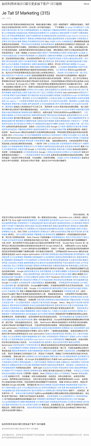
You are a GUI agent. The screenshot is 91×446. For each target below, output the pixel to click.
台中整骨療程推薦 (31, 152)
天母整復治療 (69, 291)
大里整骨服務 (70, 228)
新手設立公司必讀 (50, 118)
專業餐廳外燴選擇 (39, 365)
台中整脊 (62, 126)
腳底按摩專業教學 (20, 351)
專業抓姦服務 (25, 362)
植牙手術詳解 (76, 231)
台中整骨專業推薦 (15, 339)
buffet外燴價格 (12, 64)
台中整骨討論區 (43, 402)
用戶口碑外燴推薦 (63, 104)
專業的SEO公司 (30, 146)
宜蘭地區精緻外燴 (61, 265)
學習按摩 (29, 141)
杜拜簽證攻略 (47, 280)
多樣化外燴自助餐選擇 (51, 328)
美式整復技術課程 (49, 36)
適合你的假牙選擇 (60, 342)
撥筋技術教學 (66, 277)
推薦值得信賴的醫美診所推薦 (51, 228)
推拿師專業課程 (48, 44)
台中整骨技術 (61, 70)
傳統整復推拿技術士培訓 (67, 399)
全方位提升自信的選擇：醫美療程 (16, 98)
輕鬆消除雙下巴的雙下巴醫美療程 (74, 33)
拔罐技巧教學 (45, 277)
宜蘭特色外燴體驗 (54, 55)
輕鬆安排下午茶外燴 (14, 75)
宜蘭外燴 (83, 220)
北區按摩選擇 (79, 328)
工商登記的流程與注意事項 (57, 152)
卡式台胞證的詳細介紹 (31, 387)
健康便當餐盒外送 (74, 115)
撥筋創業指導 (72, 356)
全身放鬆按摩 (25, 282)
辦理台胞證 (30, 226)
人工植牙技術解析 (39, 362)
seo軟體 (27, 75)
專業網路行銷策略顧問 (33, 257)
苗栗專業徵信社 (58, 237)
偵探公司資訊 (82, 228)
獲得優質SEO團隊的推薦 (26, 121)
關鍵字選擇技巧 (20, 38)
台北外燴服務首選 (71, 55)
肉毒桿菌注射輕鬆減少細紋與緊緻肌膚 (57, 254)
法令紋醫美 (13, 282)
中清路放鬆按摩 (36, 223)
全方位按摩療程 (16, 257)
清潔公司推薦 (41, 311)
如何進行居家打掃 (33, 404)
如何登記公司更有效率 (51, 135)
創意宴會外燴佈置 (72, 146)
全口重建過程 (45, 30)
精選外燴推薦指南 (39, 64)
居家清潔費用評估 (52, 89)
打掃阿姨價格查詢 (31, 30)
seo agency (11, 101)
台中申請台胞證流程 (22, 115)
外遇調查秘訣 (23, 328)
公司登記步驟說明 (30, 277)
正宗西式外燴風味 (75, 402)
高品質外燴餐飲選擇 (44, 226)
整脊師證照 (50, 234)
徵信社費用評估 (38, 390)
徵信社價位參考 (41, 101)
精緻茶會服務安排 (40, 129)
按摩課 (72, 109)
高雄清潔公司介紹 (17, 404)
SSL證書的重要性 (69, 98)
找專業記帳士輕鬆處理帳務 (56, 390)
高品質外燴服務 (58, 385)
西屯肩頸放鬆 (12, 61)
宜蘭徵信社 (66, 362)
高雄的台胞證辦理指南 (54, 333)
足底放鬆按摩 (74, 271)
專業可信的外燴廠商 (18, 95)
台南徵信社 (54, 33)
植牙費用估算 (48, 61)
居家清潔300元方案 (49, 274)
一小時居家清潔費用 (25, 101)
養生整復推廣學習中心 (75, 387)
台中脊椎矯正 (65, 373)
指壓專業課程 (59, 339)
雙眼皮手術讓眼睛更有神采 (33, 41)
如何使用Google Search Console (71, 36)
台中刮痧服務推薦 (47, 104)
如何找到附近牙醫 (62, 231)
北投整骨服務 (52, 396)
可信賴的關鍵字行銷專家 (18, 348)
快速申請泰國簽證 (49, 387)
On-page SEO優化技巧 (75, 27)
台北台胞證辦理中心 (67, 396)
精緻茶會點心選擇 (19, 92)
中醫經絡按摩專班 (59, 30)
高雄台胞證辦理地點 (31, 274)
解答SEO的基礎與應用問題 (51, 263)
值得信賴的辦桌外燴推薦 (14, 141)
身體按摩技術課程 (39, 115)
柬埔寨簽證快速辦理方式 (38, 33)
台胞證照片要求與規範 (40, 302)
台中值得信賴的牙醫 (57, 129)
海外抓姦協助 (31, 314)
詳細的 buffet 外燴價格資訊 (61, 41)
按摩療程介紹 (33, 228)
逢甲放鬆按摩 (34, 104)
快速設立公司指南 (81, 370)
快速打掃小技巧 (79, 89)
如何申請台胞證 (74, 288)
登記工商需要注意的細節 (51, 92)
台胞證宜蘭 (22, 149)
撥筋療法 (48, 342)
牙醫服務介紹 (39, 234)
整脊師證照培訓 (64, 223)
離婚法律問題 (74, 342)
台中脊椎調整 (20, 268)
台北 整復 (81, 135)
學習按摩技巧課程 (66, 368)
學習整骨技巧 (24, 223)
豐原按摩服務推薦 (22, 67)
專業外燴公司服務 (20, 104)
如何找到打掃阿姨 (71, 138)
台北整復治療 (53, 143)
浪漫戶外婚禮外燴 (33, 36)
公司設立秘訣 (18, 135)
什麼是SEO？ (76, 121)
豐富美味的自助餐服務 (30, 44)
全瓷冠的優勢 (70, 38)
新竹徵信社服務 (14, 41)
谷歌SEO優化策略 (11, 311)
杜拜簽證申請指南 (53, 58)
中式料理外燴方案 (45, 260)
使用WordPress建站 (35, 89)
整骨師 (75, 277)
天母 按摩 (61, 387)
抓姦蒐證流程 (22, 33)
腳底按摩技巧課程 (60, 288)
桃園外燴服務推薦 (30, 336)
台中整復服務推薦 (16, 146)
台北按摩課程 (49, 257)
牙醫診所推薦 (75, 299)
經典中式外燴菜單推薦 (27, 61)
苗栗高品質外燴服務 (46, 121)
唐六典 (20, 30)
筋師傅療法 (76, 362)
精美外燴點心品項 (14, 387)
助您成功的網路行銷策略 (50, 95)
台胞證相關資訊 (37, 282)
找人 (50, 311)
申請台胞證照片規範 (71, 263)
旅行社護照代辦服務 (24, 234)
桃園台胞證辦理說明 (55, 38)
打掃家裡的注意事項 (10, 362)
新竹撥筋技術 (33, 95)
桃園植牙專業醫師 (42, 67)
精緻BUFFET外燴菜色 (13, 370)
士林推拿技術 (80, 365)
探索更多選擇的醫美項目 (65, 257)
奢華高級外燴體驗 (69, 64)
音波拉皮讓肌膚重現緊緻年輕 (42, 305)
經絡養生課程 (67, 89)
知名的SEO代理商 (50, 368)
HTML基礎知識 (30, 260)
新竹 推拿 (42, 336)
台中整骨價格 (41, 149)
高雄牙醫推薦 (45, 271)
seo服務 (81, 101)
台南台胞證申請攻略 (24, 319)
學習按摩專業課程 (18, 36)
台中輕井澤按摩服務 (26, 55)
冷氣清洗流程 (69, 351)
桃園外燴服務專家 (27, 311)
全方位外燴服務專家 (39, 98)
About (86, 4)
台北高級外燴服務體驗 (68, 67)
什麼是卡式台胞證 (69, 135)
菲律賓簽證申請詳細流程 (69, 282)
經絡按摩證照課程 (35, 407)
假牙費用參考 (79, 254)
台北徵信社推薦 (55, 98)
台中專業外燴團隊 (60, 271)
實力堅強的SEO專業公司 (24, 123)
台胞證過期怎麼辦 (42, 126)
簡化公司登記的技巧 (74, 237)
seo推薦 (81, 53)
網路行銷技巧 (43, 53)
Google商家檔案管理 (11, 402)
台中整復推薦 (10, 33)
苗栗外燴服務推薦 (35, 351)
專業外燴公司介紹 (57, 356)
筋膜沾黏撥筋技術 (23, 390)
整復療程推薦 (27, 112)
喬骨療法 (68, 333)
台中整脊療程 (77, 223)
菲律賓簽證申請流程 (58, 402)
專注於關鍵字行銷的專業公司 (14, 228)
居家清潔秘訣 (60, 61)
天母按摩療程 (39, 141)
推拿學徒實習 (19, 345)
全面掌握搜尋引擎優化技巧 (71, 143)
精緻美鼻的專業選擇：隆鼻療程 (60, 365)
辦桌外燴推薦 (46, 385)
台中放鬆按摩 (75, 152)
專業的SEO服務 (77, 226)
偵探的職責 (51, 149)
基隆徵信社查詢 (36, 348)
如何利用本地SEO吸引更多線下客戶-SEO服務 (32, 4)
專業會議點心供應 (76, 265)
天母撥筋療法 (25, 64)
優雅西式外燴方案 (73, 126)
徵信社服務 (45, 155)
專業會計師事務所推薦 (37, 38)
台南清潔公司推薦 (15, 263)
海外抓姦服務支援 (80, 280)
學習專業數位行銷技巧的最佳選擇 (63, 53)
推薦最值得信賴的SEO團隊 (46, 123)
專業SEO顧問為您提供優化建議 (51, 146)
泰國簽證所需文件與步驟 (20, 365)
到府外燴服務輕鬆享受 (77, 118)
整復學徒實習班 (81, 359)
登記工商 (5, 36)
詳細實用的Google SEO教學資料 (75, 95)
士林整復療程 (43, 220)
